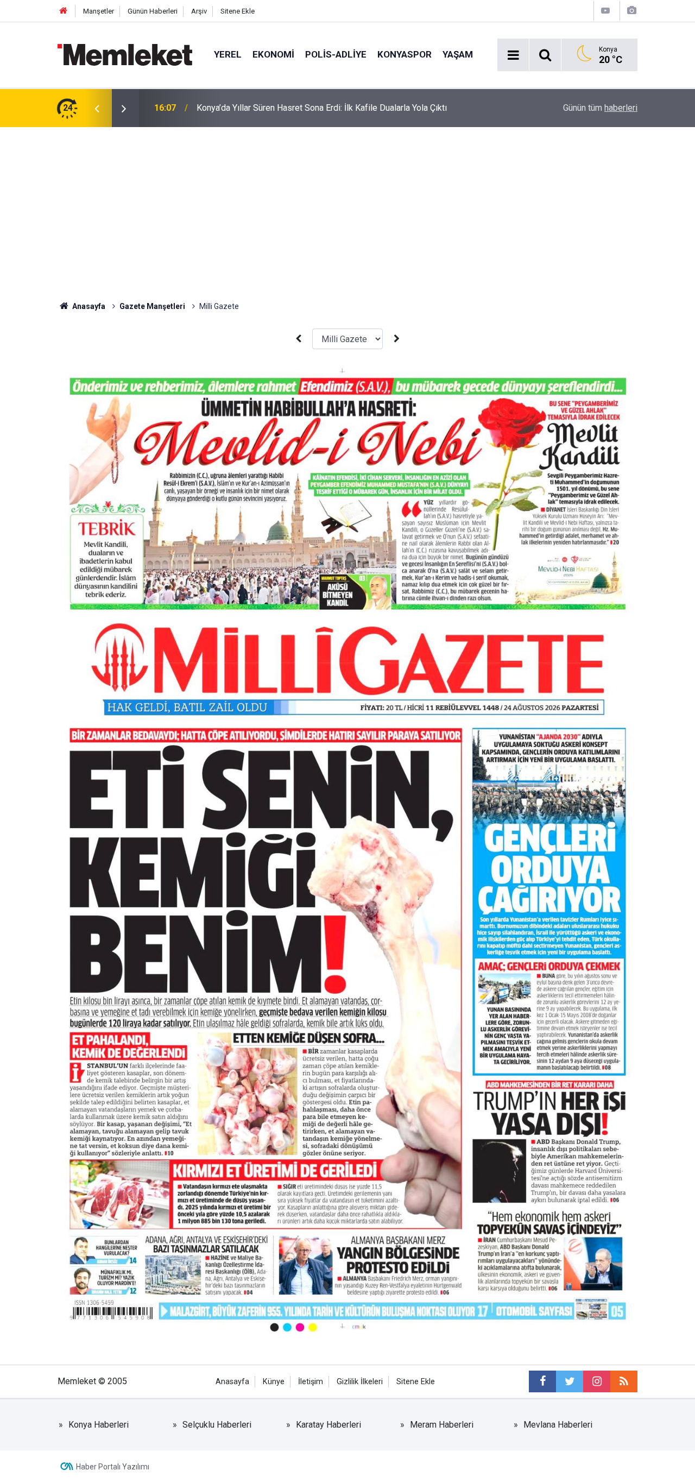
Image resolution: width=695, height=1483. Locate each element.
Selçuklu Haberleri (216, 1424)
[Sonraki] (396, 339)
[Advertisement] (347, 208)
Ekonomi (273, 54)
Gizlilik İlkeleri (360, 1381)
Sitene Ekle (237, 11)
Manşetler (98, 11)
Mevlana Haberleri (557, 1424)
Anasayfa (232, 1381)
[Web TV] (605, 10)
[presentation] (96, 108)
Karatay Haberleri (328, 1424)
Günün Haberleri (153, 11)
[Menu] (513, 55)
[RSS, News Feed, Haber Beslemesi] (623, 1381)
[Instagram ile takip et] (596, 1381)
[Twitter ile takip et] (569, 1381)
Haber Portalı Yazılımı (112, 1466)
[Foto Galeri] (631, 10)
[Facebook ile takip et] (542, 1381)
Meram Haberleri (441, 1424)
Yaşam (458, 54)
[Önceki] (298, 339)
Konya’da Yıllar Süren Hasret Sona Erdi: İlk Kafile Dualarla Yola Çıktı (322, 108)
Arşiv (199, 11)
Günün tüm (600, 108)
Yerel (228, 54)
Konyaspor (404, 54)
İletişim (310, 1381)
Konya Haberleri (98, 1424)
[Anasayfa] (64, 11)
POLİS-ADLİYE (336, 54)
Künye (274, 1381)
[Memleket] (125, 54)
